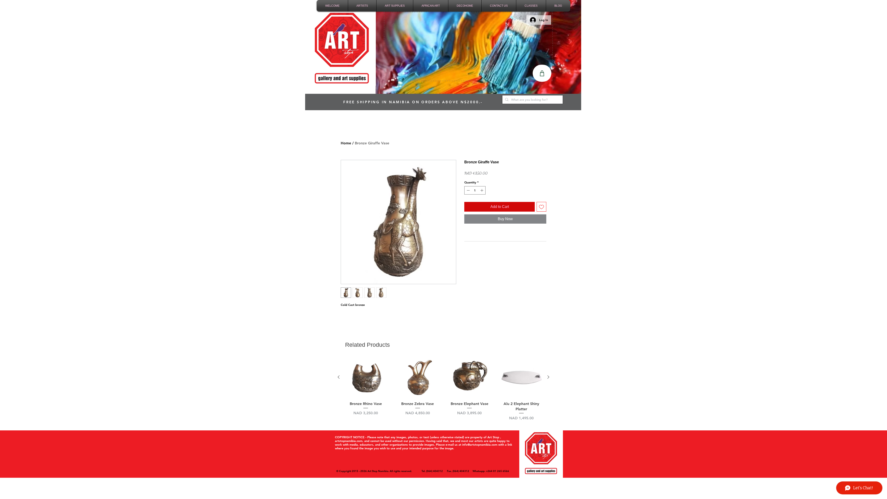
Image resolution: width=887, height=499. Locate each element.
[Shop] (542, 73)
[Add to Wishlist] (541, 207)
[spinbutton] (475, 190)
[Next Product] (548, 377)
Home (346, 143)
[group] (443, 389)
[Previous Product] (338, 377)
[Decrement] (468, 190)
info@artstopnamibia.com (479, 444)
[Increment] (482, 190)
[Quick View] (365, 377)
